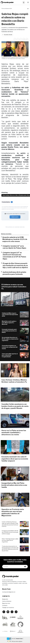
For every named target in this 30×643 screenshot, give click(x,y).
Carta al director (6, 601)
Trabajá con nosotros (8, 607)
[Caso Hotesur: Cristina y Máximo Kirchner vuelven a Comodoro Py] (15, 370)
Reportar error (6, 603)
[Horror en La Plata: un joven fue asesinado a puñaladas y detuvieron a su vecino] (15, 421)
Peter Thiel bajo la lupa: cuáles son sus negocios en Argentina (10, 540)
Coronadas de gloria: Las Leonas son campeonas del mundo (9, 347)
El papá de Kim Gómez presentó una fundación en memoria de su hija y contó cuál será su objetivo (15, 265)
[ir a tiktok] (16, 611)
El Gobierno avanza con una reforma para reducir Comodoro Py (13, 287)
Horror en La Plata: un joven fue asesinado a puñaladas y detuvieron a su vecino (13, 432)
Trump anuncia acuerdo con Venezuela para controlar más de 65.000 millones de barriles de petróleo (10, 548)
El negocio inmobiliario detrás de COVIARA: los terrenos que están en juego (10, 532)
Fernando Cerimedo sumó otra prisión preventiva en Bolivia (9, 331)
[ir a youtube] (8, 611)
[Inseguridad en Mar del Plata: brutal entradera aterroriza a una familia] (15, 473)
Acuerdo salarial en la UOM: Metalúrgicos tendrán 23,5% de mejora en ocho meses (14, 239)
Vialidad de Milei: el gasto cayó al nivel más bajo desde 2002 (10, 314)
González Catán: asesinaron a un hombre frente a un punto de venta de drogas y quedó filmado (14, 406)
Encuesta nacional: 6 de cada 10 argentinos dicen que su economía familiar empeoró (14, 459)
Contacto (4, 605)
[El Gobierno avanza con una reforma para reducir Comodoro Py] (15, 299)
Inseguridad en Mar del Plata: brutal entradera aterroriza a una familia (14, 485)
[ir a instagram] (12, 611)
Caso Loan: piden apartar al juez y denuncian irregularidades (10, 355)
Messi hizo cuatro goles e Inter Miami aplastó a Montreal (9, 323)
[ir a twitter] (3, 611)
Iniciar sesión (15, 217)
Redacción (5, 599)
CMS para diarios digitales (17, 641)
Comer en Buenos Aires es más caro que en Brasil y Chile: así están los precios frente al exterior (10, 524)
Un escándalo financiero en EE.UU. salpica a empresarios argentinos (10, 339)
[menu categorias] (28, 2)
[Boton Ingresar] (23, 2)
